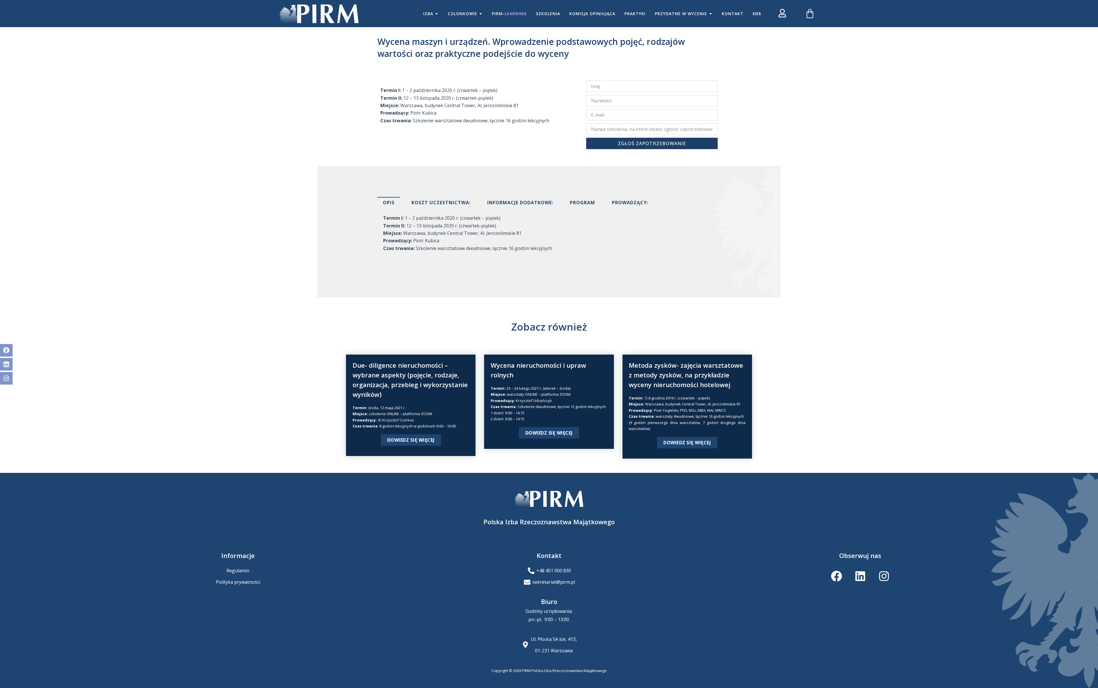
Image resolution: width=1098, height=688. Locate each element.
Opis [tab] (389, 202)
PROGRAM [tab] (582, 202)
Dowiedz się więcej (411, 440)
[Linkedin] (6, 364)
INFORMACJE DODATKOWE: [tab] (520, 202)
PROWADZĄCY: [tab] (630, 202)
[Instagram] (6, 378)
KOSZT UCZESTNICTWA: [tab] (441, 202)
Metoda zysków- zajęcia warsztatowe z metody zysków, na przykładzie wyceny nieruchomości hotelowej (686, 375)
